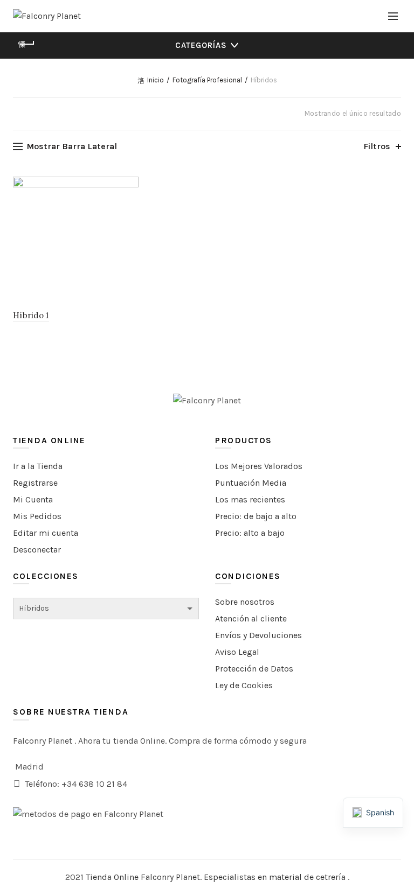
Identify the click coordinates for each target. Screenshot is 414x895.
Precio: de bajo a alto (255, 516)
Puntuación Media (250, 483)
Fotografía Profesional (207, 80)
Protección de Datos (254, 668)
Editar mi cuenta (45, 533)
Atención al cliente (251, 618)
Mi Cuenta (33, 499)
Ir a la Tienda (38, 466)
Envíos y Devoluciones (258, 635)
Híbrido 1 (31, 315)
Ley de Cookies (244, 685)
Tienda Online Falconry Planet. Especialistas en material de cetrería (217, 877)
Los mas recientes (250, 499)
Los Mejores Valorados (258, 466)
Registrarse (35, 483)
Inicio (155, 80)
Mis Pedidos (37, 516)
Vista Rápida (129, 186)
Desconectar (37, 549)
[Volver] (26, 44)
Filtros (376, 146)
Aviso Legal (237, 652)
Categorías (201, 45)
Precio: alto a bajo (250, 533)
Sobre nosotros (244, 602)
